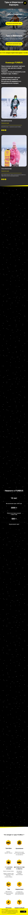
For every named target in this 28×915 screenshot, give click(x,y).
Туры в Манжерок (14, 36)
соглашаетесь (4, 913)
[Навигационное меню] (25, 3)
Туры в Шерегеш (14, 14)
